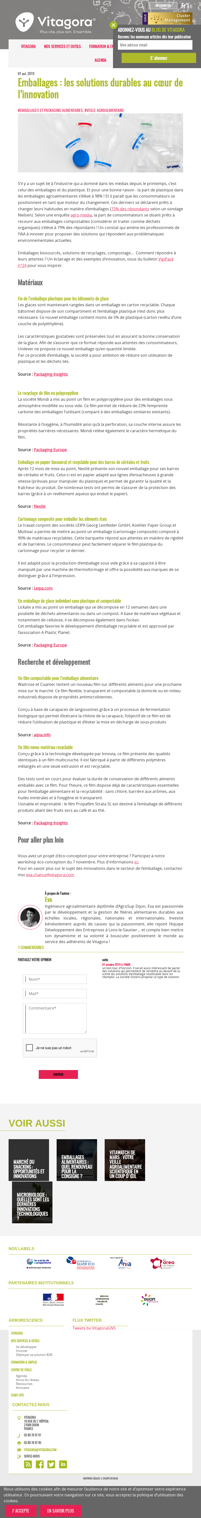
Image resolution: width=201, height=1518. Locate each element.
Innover (21, 1351)
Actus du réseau (27, 1380)
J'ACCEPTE (20, 1511)
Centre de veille (21, 1370)
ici (136, 862)
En (189, 6)
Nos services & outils (25, 1341)
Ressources (24, 1383)
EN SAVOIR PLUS (60, 1511)
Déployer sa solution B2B (34, 1354)
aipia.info (42, 734)
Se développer (26, 1347)
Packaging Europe (50, 449)
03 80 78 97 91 (32, 1435)
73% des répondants (130, 209)
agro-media (81, 215)
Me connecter (163, 5)
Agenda (100, 60)
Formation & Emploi (105, 46)
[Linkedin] (63, 1467)
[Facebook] (40, 1467)
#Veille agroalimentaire (104, 110)
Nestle (40, 506)
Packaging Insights (51, 374)
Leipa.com (43, 588)
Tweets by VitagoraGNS (94, 1328)
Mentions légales (91, 1478)
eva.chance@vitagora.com (50, 874)
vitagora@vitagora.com (40, 1450)
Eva (48, 899)
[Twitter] (51, 1467)
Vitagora (28, 46)
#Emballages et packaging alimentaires (50, 110)
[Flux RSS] (28, 1467)
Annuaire (22, 1387)
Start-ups (17, 1395)
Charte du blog (110, 1478)
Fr (183, 6)
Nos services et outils (62, 46)
